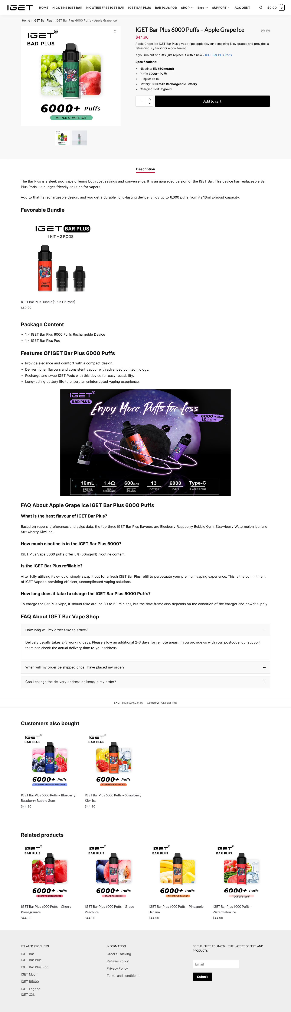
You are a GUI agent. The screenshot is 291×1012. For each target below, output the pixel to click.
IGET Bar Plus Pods (218, 55)
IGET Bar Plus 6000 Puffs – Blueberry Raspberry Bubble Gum (48, 798)
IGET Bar (27, 954)
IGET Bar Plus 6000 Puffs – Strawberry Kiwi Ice (113, 798)
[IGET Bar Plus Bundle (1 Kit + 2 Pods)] (60, 256)
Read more (241, 926)
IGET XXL (28, 995)
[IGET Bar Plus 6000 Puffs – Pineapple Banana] (177, 872)
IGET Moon (29, 974)
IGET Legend (30, 989)
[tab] (145, 166)
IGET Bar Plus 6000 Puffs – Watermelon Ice (232, 909)
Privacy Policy (117, 968)
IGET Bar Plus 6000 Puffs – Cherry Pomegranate (46, 909)
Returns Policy (118, 961)
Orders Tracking (119, 954)
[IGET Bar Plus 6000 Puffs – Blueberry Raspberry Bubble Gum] (49, 760)
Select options (60, 316)
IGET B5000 (30, 982)
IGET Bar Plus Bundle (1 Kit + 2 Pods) (48, 302)
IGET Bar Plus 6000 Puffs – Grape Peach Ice (109, 909)
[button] (145, 630)
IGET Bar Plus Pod (34, 967)
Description (145, 169)
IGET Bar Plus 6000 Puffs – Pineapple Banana (176, 909)
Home (26, 20)
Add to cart (212, 101)
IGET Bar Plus (42, 20)
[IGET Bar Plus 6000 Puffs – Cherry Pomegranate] (49, 872)
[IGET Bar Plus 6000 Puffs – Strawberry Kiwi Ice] (113, 760)
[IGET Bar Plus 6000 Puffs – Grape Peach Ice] (113, 872)
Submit (202, 977)
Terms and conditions (123, 976)
